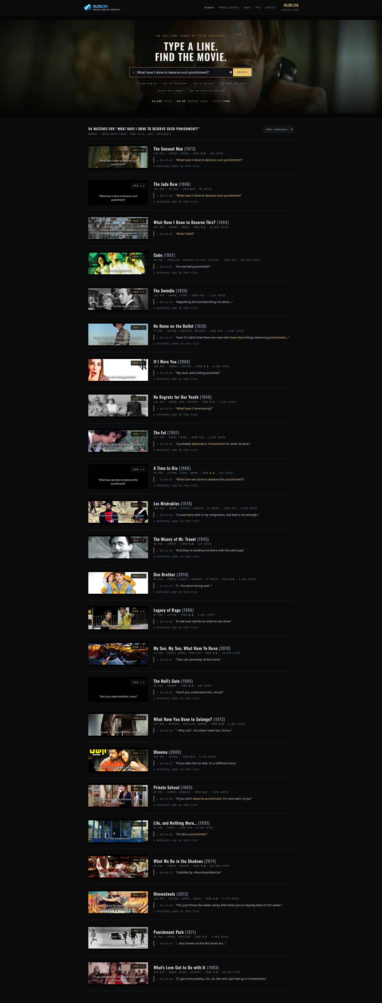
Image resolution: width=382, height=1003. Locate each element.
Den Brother (171, 574)
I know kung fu (147, 83)
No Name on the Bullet (180, 326)
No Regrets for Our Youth (183, 397)
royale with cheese (170, 90)
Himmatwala (171, 894)
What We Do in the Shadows (185, 861)
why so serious (203, 83)
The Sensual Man (175, 149)
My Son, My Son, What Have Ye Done (192, 648)
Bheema (167, 752)
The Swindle (170, 290)
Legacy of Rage (174, 610)
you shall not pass (232, 83)
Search (209, 7)
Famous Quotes (228, 7)
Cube (164, 255)
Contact (270, 7)
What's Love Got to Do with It (186, 967)
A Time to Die (172, 468)
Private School (173, 787)
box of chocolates (175, 83)
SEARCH (242, 72)
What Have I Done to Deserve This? (191, 222)
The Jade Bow (172, 184)
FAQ (258, 7)
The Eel (166, 432)
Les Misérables (173, 503)
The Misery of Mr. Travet (181, 539)
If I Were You (172, 361)
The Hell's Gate (173, 681)
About (247, 7)
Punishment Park (175, 932)
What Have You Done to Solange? (189, 719)
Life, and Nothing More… (182, 823)
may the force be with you (207, 90)
